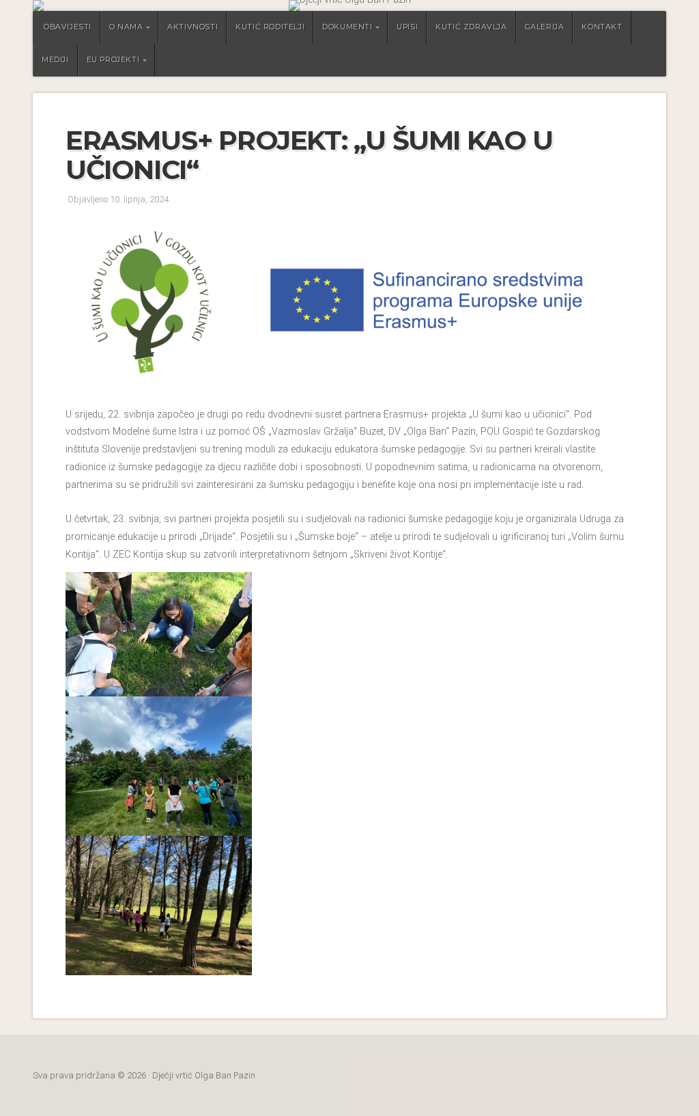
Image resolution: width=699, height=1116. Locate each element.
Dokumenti (347, 27)
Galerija (545, 27)
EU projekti (113, 59)
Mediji (55, 59)
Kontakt (602, 27)
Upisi (407, 27)
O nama (126, 27)
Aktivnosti (192, 27)
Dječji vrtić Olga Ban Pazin (349, 5)
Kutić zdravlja (471, 27)
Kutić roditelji (270, 27)
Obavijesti (67, 27)
